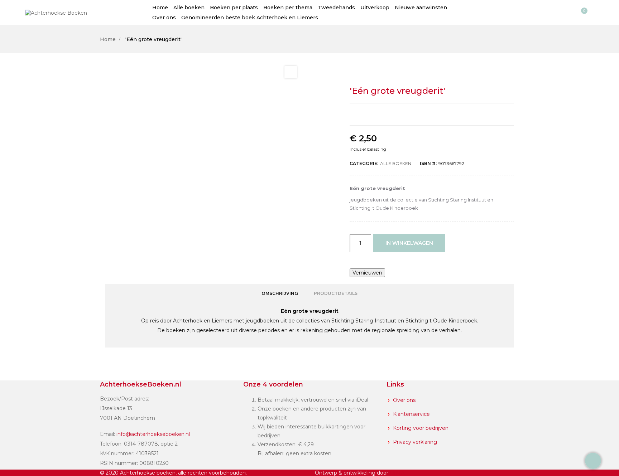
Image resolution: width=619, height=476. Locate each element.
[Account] (569, 12)
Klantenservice (411, 414)
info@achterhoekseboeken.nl (153, 434)
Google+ (439, 114)
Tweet (424, 114)
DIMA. (398, 473)
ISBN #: (428, 163)
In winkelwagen (409, 243)
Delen (408, 114)
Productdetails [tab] (336, 293)
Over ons (404, 400)
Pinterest (454, 114)
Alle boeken (395, 163)
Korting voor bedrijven (420, 428)
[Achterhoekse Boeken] (56, 12)
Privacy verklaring (415, 442)
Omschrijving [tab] (279, 293)
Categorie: (364, 163)
